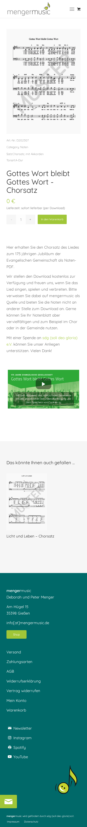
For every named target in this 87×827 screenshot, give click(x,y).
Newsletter (22, 728)
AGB (10, 671)
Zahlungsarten (19, 661)
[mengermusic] (28, 9)
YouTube (20, 756)
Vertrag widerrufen (23, 690)
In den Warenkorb (52, 219)
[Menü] (72, 9)
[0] (79, 9)
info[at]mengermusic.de (27, 622)
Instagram (22, 737)
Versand (13, 652)
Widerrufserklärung (23, 681)
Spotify (19, 747)
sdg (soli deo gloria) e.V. (60, 816)
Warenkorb (16, 710)
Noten (24, 147)
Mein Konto (16, 700)
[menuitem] (73, 9)
